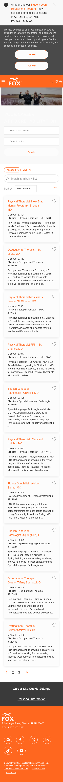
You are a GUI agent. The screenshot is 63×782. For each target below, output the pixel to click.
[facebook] (8, 740)
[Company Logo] (14, 81)
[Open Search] (52, 81)
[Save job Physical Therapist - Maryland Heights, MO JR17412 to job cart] (54, 439)
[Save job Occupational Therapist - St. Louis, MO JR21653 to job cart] (54, 249)
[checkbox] (54, 201)
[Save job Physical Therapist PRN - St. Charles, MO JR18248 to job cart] (54, 344)
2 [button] (13, 672)
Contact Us (11, 772)
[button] (31, 152)
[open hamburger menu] (3, 81)
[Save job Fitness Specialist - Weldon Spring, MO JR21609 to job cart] (54, 483)
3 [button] (19, 672)
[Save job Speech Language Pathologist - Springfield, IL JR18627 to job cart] (54, 530)
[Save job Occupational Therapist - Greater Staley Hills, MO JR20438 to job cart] (54, 625)
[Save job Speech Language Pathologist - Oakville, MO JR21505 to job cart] (54, 388)
